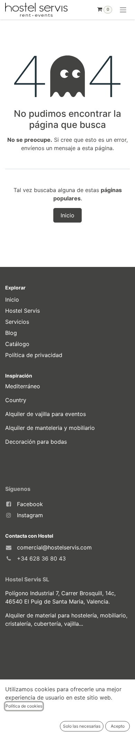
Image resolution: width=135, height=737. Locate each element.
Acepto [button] (118, 726)
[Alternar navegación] (123, 9)
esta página (97, 148)
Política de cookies (24, 706)
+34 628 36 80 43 (41, 558)
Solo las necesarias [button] (81, 726)
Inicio (67, 215)
